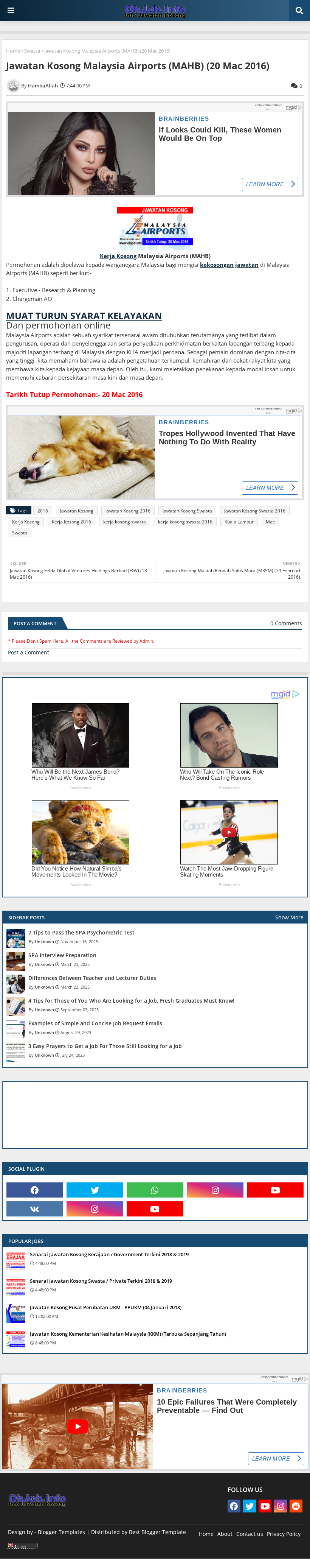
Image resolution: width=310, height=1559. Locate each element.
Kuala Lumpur (239, 522)
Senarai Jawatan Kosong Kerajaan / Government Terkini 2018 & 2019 (109, 1254)
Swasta (32, 50)
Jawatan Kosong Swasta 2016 (254, 511)
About (224, 1533)
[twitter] (95, 1190)
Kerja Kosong (26, 522)
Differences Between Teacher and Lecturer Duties (92, 978)
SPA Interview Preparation (62, 955)
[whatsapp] (155, 1190)
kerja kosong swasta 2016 (185, 522)
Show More (289, 917)
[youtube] (275, 1190)
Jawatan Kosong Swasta (187, 511)
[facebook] (34, 1190)
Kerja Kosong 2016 (71, 522)
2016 (42, 511)
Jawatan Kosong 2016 (127, 511)
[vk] (34, 1208)
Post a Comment (28, 652)
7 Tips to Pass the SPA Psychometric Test (81, 932)
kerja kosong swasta (124, 522)
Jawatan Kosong (76, 511)
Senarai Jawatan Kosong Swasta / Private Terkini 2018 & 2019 (101, 1280)
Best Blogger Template (157, 1532)
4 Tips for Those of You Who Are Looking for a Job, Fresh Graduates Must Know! (131, 1000)
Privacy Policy (284, 1533)
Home (13, 50)
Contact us (249, 1533)
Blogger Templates (61, 1532)
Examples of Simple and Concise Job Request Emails (95, 1023)
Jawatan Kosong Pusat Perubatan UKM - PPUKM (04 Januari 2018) (105, 1307)
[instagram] (215, 1190)
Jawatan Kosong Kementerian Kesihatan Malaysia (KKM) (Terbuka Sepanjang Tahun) (128, 1333)
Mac (270, 522)
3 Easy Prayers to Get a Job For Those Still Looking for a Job (105, 1046)
